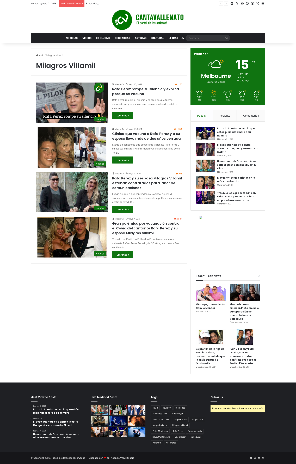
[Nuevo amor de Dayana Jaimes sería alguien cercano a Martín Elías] (205, 166)
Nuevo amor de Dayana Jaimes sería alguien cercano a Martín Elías (236, 165)
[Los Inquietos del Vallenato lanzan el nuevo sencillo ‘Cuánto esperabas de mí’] (99, 432)
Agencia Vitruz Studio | (123, 457)
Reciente (224, 115)
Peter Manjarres (160, 431)
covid (155, 407)
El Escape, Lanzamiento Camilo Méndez (210, 306)
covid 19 (167, 407)
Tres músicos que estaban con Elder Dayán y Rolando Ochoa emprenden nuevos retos (236, 196)
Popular (202, 115)
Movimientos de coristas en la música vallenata (236, 179)
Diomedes (180, 407)
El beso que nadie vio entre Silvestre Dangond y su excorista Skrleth (237, 148)
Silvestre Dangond (161, 437)
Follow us (217, 397)
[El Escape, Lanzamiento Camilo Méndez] (211, 292)
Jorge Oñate (197, 419)
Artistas (140, 37)
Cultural (157, 37)
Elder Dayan (177, 413)
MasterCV (119, 84)
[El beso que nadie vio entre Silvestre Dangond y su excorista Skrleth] (205, 149)
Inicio (41, 55)
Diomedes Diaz (159, 413)
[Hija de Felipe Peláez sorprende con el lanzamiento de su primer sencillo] (136, 421)
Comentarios (251, 115)
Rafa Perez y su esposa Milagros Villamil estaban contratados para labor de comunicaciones (147, 183)
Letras (173, 37)
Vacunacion (180, 437)
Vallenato (156, 442)
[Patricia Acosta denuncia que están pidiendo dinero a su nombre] (205, 133)
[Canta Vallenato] (148, 20)
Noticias (72, 37)
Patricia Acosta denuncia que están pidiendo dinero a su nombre (236, 132)
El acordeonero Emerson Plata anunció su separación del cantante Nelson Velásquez (131, 3)
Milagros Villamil (180, 425)
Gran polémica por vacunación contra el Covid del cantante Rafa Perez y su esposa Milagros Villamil (146, 228)
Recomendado (195, 431)
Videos (86, 37)
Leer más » (122, 115)
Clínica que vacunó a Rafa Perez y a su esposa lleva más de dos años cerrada (146, 136)
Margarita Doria (159, 425)
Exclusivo (103, 37)
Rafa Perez (177, 431)
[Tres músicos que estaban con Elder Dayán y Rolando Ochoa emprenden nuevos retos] (205, 197)
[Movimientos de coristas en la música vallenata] (205, 182)
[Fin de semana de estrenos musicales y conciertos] (136, 432)
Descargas (122, 37)
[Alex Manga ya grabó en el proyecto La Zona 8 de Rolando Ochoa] (99, 421)
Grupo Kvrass (180, 419)
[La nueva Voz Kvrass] (118, 410)
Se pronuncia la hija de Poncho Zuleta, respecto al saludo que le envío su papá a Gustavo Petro (210, 356)
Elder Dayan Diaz (160, 419)
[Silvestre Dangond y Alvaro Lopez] (118, 421)
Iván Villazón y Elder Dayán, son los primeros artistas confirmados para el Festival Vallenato (243, 356)
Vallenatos (171, 442)
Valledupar (196, 437)
